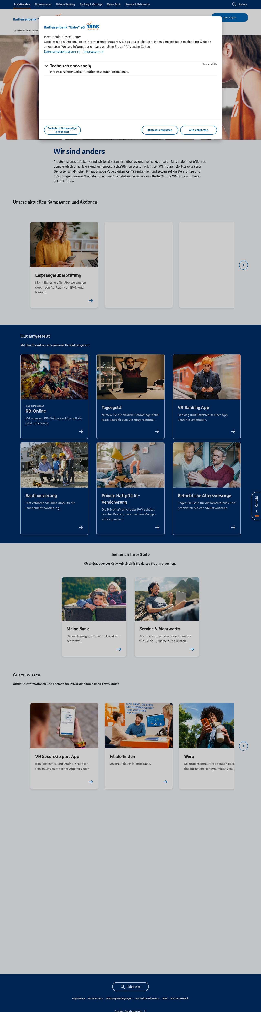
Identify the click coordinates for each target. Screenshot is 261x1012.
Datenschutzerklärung (60, 51)
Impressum (91, 51)
